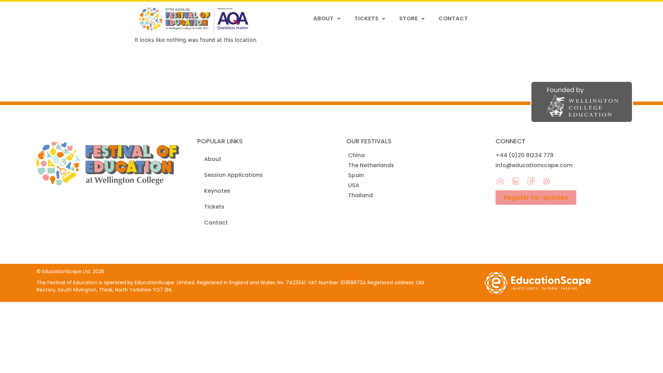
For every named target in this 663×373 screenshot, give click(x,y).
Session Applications (233, 175)
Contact (453, 18)
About (323, 18)
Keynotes (217, 191)
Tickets (366, 18)
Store (408, 18)
